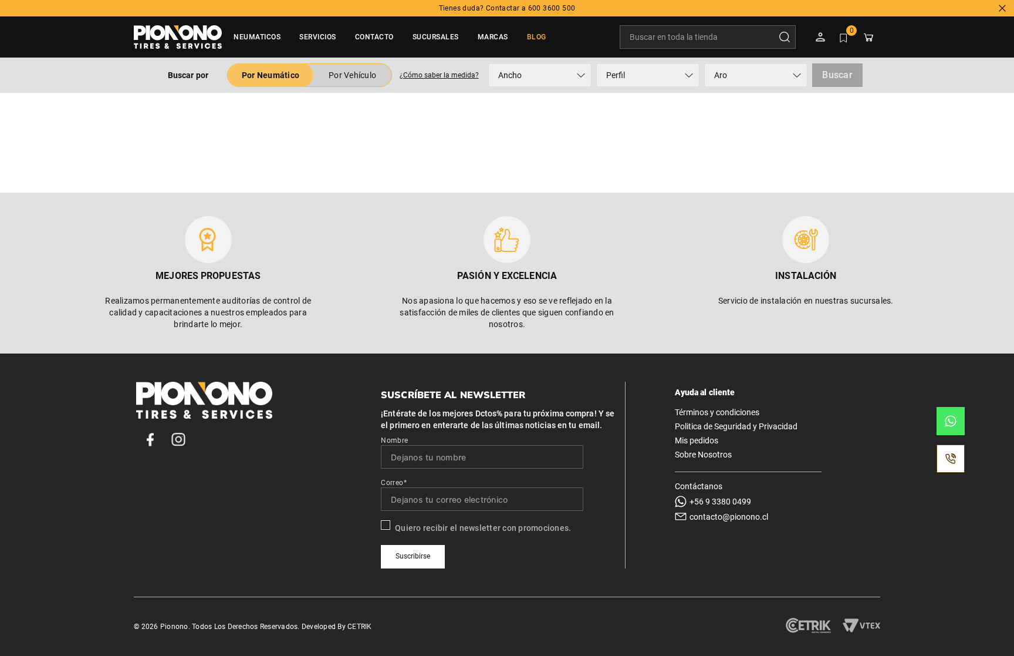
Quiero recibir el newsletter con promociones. (483, 528)
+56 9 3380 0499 (720, 501)
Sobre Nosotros (703, 454)
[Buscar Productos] (787, 37)
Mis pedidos (696, 440)
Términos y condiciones (717, 412)
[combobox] (708, 37)
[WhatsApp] (951, 421)
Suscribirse (413, 556)
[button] (439, 75)
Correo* (394, 483)
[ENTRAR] (821, 37)
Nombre (394, 440)
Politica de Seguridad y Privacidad (736, 426)
